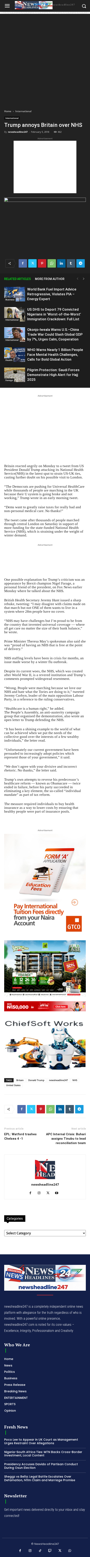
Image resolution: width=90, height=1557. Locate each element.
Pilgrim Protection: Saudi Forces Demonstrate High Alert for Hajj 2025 (53, 375)
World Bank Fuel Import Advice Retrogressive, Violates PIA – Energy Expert (51, 294)
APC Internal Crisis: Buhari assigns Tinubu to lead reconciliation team (66, 1138)
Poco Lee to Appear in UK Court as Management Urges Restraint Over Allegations (41, 1441)
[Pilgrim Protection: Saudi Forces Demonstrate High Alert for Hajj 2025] (14, 375)
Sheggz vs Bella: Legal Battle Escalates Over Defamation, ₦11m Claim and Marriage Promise (39, 1478)
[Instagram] (40, 1193)
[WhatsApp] (52, 263)
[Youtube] (58, 1193)
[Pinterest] (42, 263)
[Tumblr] (71, 263)
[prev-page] (77, 278)
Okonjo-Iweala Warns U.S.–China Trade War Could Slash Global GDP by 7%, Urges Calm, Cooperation (55, 334)
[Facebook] (23, 263)
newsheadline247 (18, 131)
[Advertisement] (45, 59)
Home (7, 111)
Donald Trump (36, 1080)
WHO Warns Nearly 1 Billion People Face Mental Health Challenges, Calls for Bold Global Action (55, 354)
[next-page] (84, 278)
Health (8, 360)
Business (9, 299)
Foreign (9, 380)
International (23, 111)
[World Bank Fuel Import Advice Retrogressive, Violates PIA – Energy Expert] (14, 294)
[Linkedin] (61, 263)
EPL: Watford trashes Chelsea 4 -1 (20, 1136)
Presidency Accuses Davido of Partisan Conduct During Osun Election (41, 1466)
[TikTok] (40, 1551)
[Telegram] (80, 263)
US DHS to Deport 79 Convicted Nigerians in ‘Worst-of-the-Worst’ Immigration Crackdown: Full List (54, 314)
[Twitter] (32, 263)
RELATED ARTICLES (17, 279)
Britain (20, 1080)
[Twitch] (50, 1551)
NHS (74, 1080)
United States (13, 1085)
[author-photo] (45, 1178)
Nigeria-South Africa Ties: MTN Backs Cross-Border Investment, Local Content (43, 1454)
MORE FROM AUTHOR (49, 279)
